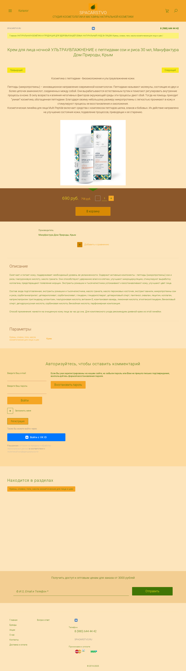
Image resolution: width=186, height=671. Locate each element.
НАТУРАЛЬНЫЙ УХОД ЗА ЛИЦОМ (97, 35)
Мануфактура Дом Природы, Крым (57, 234)
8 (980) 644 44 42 (169, 28)
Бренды (13, 624)
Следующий (170, 70)
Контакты (14, 639)
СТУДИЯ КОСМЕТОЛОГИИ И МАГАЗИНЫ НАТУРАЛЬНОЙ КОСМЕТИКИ (93, 16)
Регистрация (18, 421)
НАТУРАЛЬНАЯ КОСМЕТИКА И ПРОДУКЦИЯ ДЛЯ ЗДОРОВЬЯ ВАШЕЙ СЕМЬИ (50, 35)
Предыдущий (16, 70)
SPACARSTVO (93, 12)
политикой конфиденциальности (22, 451)
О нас (12, 634)
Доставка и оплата (18, 644)
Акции (12, 629)
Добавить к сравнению (96, 244)
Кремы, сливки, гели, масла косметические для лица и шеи (137, 35)
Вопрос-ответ (43, 620)
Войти (25, 400)
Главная (13, 35)
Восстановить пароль (68, 385)
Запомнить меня (23, 410)
